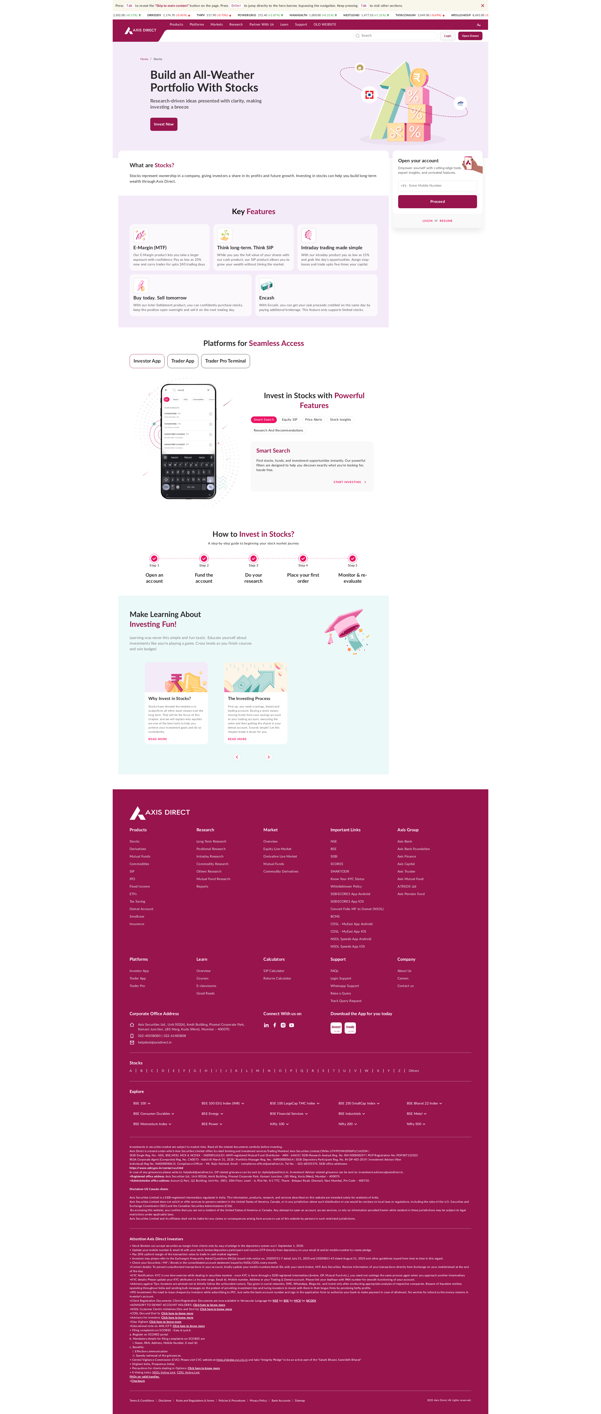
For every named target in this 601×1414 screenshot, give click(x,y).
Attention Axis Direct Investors (156, 1239)
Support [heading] (338, 959)
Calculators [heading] (274, 959)
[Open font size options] (479, 24)
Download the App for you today (362, 1014)
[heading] (210, 81)
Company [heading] (406, 959)
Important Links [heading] (346, 830)
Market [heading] (270, 830)
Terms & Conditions (142, 1400)
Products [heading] (138, 830)
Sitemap (300, 1400)
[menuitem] (176, 24)
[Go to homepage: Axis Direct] (140, 30)
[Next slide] (269, 757)
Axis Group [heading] (408, 830)
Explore (137, 1092)
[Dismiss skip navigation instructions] (482, 5)
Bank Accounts (281, 1400)
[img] (266, 1025)
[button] (147, 361)
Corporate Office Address (154, 1014)
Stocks (158, 59)
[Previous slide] (237, 757)
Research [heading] (205, 830)
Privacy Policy (258, 1400)
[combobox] (398, 36)
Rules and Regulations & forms (195, 1400)
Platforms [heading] (139, 959)
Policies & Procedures (232, 1400)
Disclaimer (164, 1400)
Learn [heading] (201, 959)
